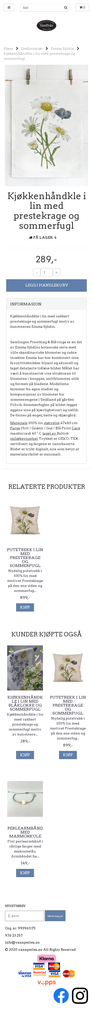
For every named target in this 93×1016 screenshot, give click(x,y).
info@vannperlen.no (22, 942)
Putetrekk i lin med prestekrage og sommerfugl (25, 558)
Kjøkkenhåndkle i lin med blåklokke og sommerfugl (25, 703)
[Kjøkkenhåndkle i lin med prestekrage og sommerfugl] (46, 125)
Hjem (8, 49)
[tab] (46, 304)
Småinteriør (32, 49)
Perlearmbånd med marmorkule (25, 832)
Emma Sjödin (62, 49)
